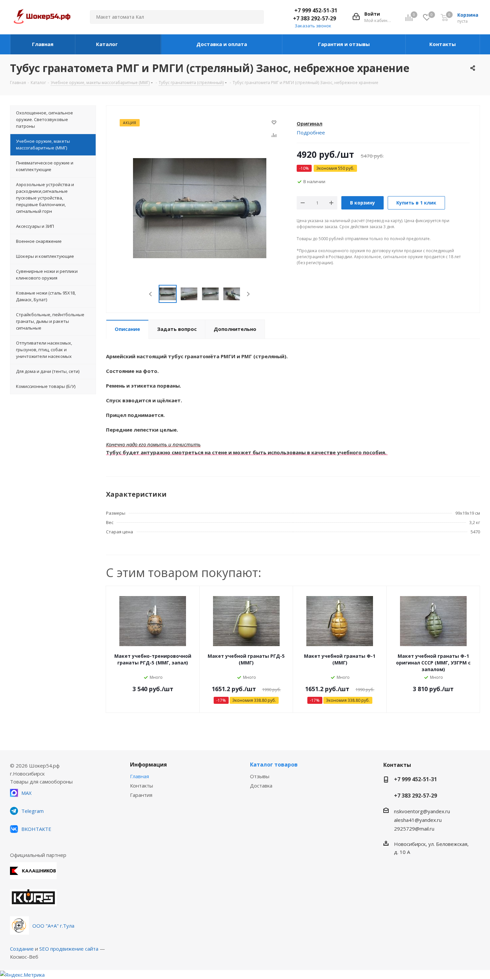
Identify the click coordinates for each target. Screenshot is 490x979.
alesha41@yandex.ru (418, 820)
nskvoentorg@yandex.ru (422, 811)
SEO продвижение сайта (68, 948)
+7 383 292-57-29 (314, 18)
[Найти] (256, 17)
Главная (139, 776)
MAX (26, 793)
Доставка (261, 785)
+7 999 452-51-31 (315, 10)
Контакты (141, 785)
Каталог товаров (274, 764)
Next (248, 294)
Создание (22, 948)
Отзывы (259, 776)
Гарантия (141, 795)
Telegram (32, 811)
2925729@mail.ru (414, 828)
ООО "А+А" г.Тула (53, 925)
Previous (151, 294)
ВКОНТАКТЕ (36, 829)
